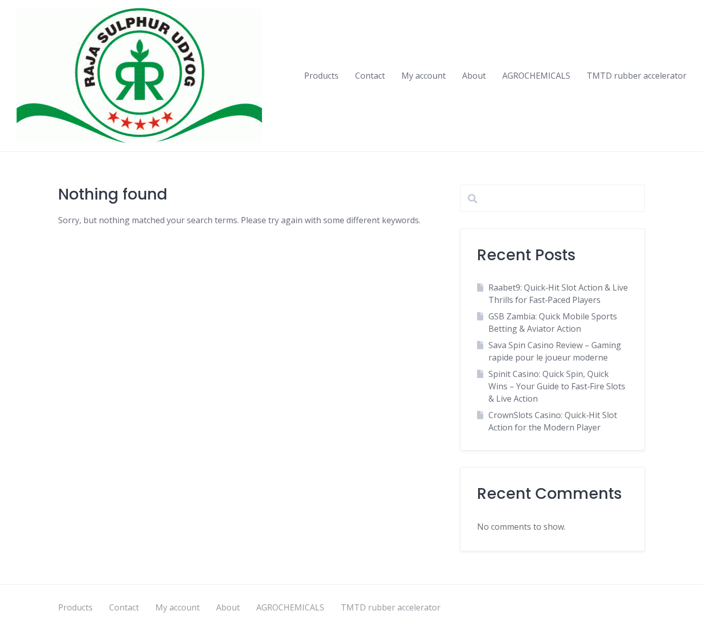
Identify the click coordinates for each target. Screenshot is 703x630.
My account (423, 75)
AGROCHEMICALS (536, 75)
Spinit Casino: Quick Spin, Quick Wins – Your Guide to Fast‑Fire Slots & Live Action (556, 386)
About (474, 75)
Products (321, 75)
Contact (370, 75)
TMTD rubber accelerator (637, 75)
